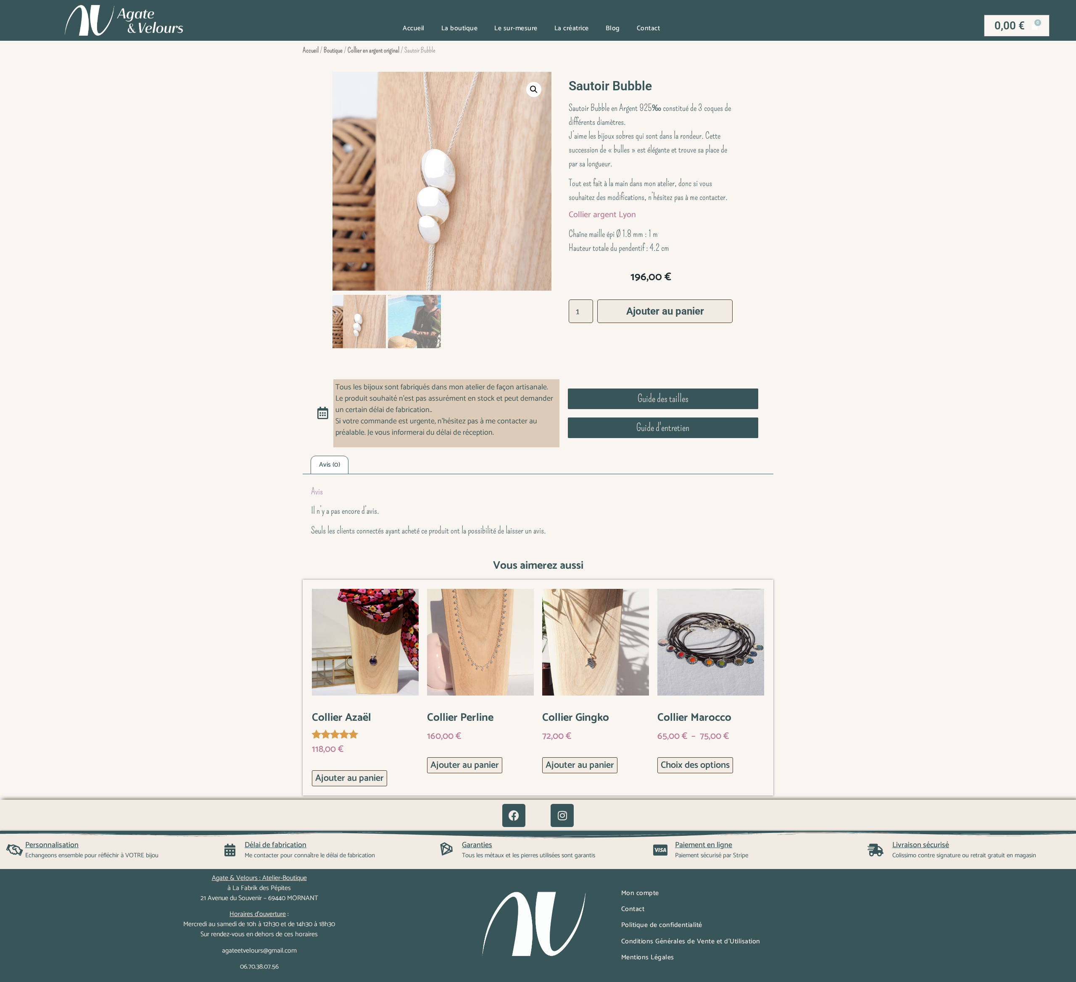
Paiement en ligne (703, 845)
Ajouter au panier (665, 311)
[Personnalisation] (14, 850)
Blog (613, 28)
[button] (533, 89)
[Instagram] (562, 815)
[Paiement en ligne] (660, 850)
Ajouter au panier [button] (349, 778)
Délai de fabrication (275, 845)
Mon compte (640, 893)
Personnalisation (52, 845)
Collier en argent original (373, 50)
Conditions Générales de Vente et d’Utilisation (690, 941)
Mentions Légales (647, 957)
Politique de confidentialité (661, 925)
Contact (648, 28)
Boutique (333, 50)
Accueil (414, 28)
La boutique (459, 28)
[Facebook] (513, 815)
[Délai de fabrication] (230, 850)
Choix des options (695, 765)
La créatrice (571, 28)
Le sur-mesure (516, 28)
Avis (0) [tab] (329, 464)
